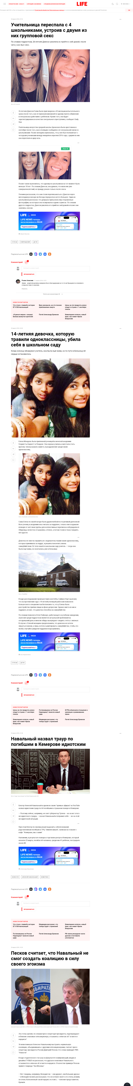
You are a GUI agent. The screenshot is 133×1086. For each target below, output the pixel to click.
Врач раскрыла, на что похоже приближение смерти (50, 306)
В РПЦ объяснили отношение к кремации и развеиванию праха (76, 712)
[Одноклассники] (50, 254)
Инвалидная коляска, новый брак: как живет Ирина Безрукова (75, 316)
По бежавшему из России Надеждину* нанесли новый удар (49, 712)
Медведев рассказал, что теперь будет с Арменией (48, 720)
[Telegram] (40, 254)
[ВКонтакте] (45, 254)
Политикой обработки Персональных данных (49, 10)
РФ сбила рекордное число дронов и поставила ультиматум (75, 936)
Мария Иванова (24, 234)
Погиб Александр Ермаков (49, 314)
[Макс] (36, 254)
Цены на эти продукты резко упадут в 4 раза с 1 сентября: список (75, 307)
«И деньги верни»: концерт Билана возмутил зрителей (23, 315)
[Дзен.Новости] (31, 254)
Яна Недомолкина (25, 654)
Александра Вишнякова (27, 869)
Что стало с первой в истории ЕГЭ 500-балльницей (24, 306)
